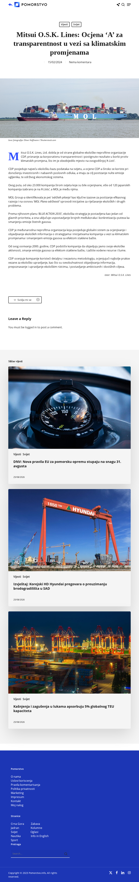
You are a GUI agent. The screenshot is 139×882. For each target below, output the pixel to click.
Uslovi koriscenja (21, 781)
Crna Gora (21, 824)
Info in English (40, 836)
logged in (31, 327)
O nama (16, 776)
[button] (129, 4)
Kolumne (36, 828)
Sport (14, 840)
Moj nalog (17, 805)
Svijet (76, 24)
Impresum (17, 797)
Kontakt (16, 801)
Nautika (21, 836)
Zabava (35, 824)
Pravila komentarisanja (25, 785)
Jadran (21, 828)
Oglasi (34, 832)
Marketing (17, 793)
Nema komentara (80, 62)
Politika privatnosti (23, 789)
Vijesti (64, 24)
